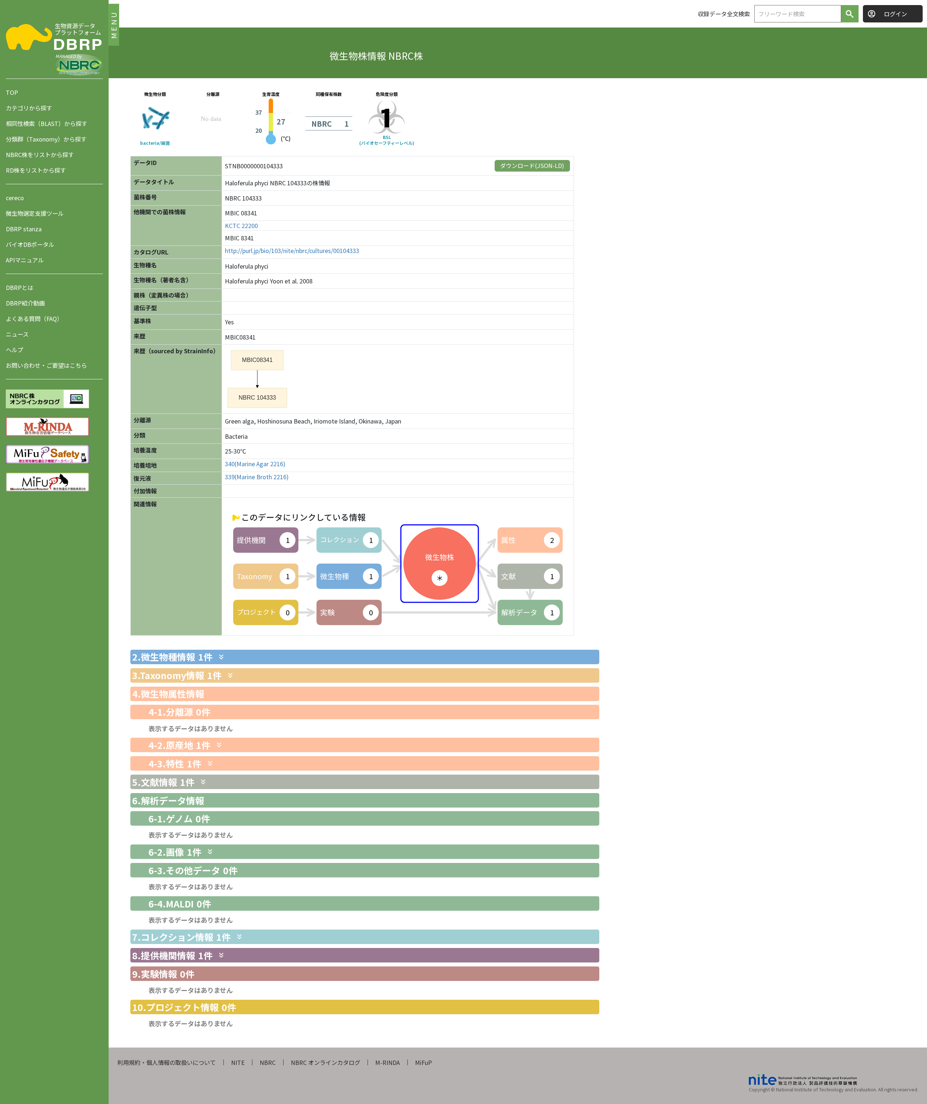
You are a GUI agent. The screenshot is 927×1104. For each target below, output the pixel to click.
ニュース (17, 334)
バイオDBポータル (30, 244)
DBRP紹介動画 (25, 303)
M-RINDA (387, 1062)
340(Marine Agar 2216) (255, 463)
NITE (238, 1062)
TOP (12, 92)
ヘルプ (14, 349)
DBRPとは (19, 287)
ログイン (895, 13)
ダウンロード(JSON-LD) (532, 165)
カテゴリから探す (29, 108)
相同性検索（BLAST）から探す (46, 123)
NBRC (268, 1062)
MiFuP (423, 1062)
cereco (15, 197)
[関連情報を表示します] (221, 657)
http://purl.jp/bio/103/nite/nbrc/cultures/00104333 (292, 250)
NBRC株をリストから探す (40, 154)
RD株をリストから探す (36, 170)
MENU (113, 24)
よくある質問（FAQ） (34, 318)
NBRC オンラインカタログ (325, 1062)
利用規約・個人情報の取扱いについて (166, 1062)
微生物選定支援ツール (35, 213)
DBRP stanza (24, 228)
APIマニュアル (25, 260)
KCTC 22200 (241, 225)
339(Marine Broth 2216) (257, 476)
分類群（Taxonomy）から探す (46, 139)
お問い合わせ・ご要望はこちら (46, 365)
